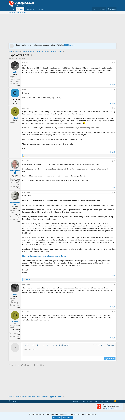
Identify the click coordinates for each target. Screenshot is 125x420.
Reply (113, 85)
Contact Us (76, 401)
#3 (114, 108)
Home (12, 9)
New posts (12, 12)
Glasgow (17, 181)
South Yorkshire (15, 80)
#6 (114, 284)
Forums (20, 9)
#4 (114, 161)
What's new (30, 9)
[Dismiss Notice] (114, 45)
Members (42, 9)
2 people (27, 156)
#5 (114, 192)
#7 (114, 312)
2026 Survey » (69, 45)
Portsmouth (17, 214)
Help (106, 401)
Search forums (21, 12)
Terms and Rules (86, 401)
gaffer (12, 58)
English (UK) (14, 401)
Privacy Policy (98, 401)
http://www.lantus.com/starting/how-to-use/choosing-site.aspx (44, 256)
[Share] (112, 62)
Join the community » (111, 408)
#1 (114, 62)
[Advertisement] (62, 28)
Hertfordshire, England (16, 330)
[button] (35, 9)
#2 (114, 89)
